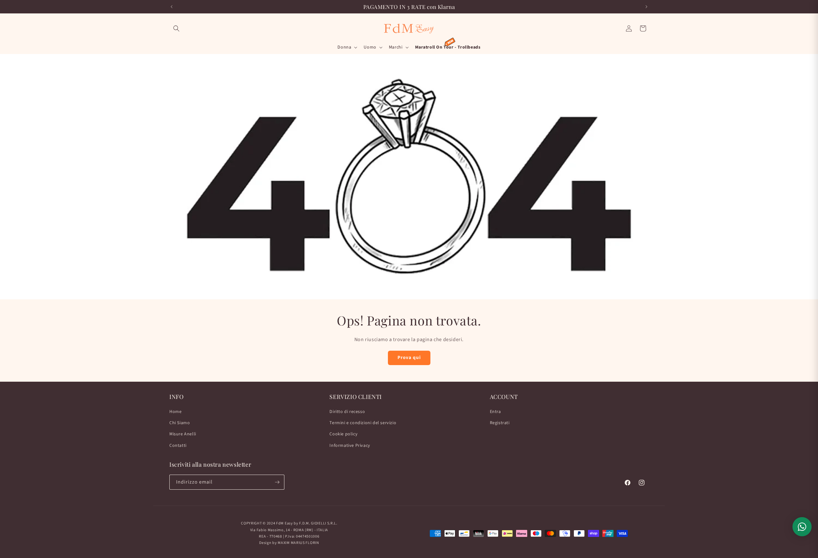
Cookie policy (343, 434)
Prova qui (409, 357)
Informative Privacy (349, 445)
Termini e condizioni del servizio (362, 423)
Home (175, 412)
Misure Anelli (182, 434)
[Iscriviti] (277, 482)
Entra (495, 412)
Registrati (500, 423)
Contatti (178, 445)
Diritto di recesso (347, 412)
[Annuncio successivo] (646, 7)
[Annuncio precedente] (172, 7)
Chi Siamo (179, 423)
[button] (176, 28)
